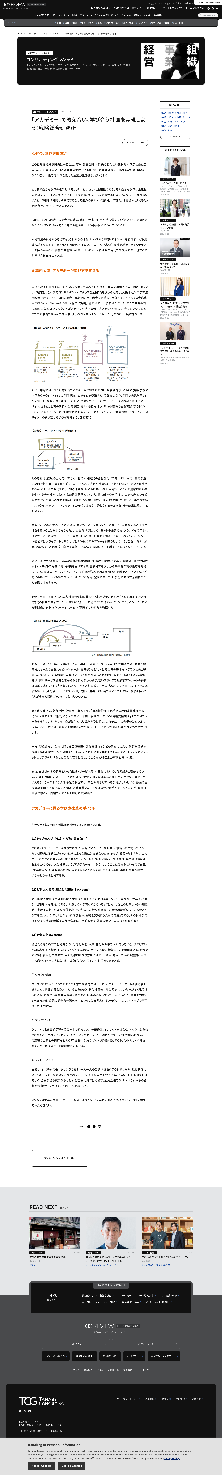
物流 (75, 22)
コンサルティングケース (175, 8)
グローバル (126, 15)
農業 (100, 22)
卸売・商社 (128, 22)
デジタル (84, 15)
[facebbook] (94, 1126)
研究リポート (154, 8)
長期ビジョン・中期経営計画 (97, 1295)
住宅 (83, 22)
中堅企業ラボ (197, 8)
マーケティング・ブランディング (104, 15)
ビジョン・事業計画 (40, 15)
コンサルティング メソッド (37, 33)
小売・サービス (112, 22)
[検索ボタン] (201, 15)
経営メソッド (138, 8)
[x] (88, 1126)
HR (53, 15)
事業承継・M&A (130, 1301)
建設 (67, 22)
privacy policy (171, 1458)
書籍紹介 (88, 1369)
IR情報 (165, 1398)
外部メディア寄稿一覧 (108, 1369)
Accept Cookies (41, 1465)
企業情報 (149, 1398)
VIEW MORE (175, 137)
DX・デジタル (125, 1295)
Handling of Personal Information (54, 1444)
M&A (74, 15)
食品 (91, 22)
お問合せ (152, 3)
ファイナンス (63, 15)
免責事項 (127, 1369)
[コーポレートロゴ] (111, 1286)
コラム (76, 1369)
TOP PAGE (75, 1343)
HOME (20, 33)
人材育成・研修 (169, 1295)
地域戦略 (158, 15)
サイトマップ (143, 1369)
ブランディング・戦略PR (158, 1301)
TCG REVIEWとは (99, 8)
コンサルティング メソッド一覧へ (60, 1157)
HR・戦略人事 (146, 1295)
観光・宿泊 (178, 22)
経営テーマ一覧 (146, 1343)
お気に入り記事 (184, 3)
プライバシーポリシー (127, 1398)
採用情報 (180, 1398)
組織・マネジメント (142, 15)
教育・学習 (156, 22)
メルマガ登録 (165, 3)
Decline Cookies (72, 1465)
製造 (58, 22)
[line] (99, 1126)
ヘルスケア (142, 22)
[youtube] (29, 1411)
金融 (167, 22)
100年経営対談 (121, 8)
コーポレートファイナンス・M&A (98, 1301)
